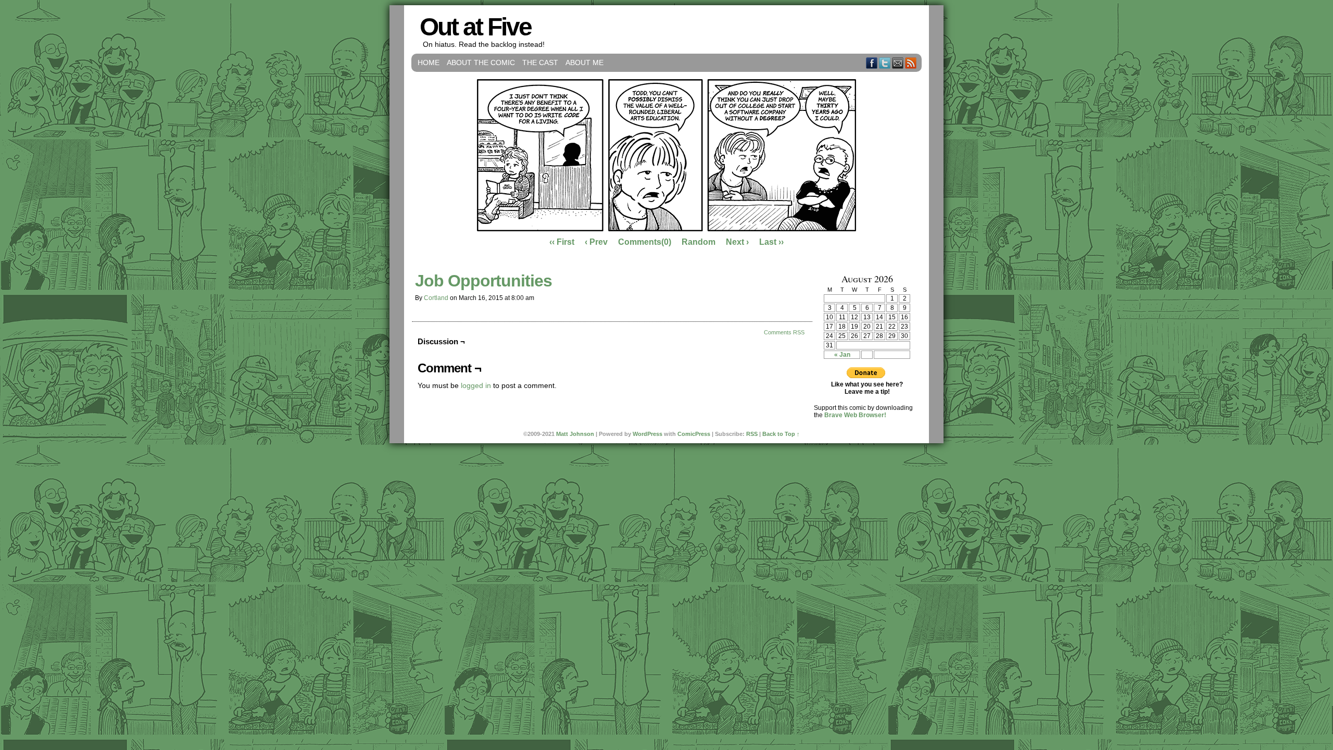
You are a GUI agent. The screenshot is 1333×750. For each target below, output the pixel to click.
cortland (436, 298)
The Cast (540, 62)
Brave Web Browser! (855, 415)
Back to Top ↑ (781, 434)
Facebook (871, 62)
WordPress (647, 434)
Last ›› (771, 242)
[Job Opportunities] (666, 228)
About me (584, 62)
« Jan (842, 354)
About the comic (481, 62)
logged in (476, 385)
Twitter (884, 62)
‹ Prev (596, 242)
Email (897, 62)
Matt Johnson (575, 434)
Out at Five (475, 27)
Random (698, 242)
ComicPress (693, 434)
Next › (737, 242)
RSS (910, 62)
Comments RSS (784, 332)
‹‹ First (561, 242)
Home (428, 62)
